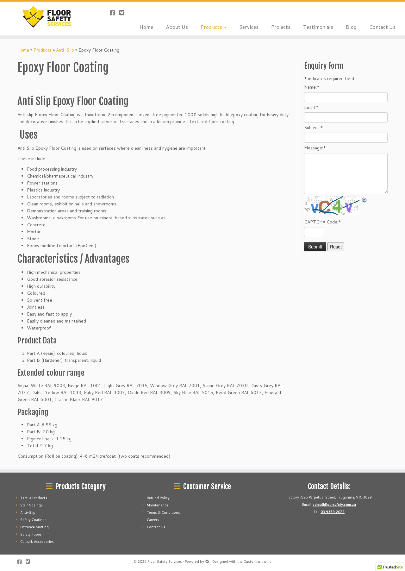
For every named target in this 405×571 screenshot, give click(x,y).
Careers (153, 519)
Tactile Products (33, 497)
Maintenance (157, 505)
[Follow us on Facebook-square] (114, 13)
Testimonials (318, 26)
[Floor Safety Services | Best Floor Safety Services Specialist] (46, 16)
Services (249, 26)
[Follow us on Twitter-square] (123, 13)
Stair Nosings (31, 505)
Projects (280, 26)
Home (146, 26)
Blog (351, 26)
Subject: (313, 127)
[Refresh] (364, 200)
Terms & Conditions (163, 512)
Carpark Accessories (37, 541)
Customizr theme (257, 561)
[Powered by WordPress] (207, 560)
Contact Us (382, 26)
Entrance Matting (34, 527)
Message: (315, 148)
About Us (177, 26)
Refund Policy (158, 497)
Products (212, 26)
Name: (312, 87)
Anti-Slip (65, 50)
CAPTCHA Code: (322, 222)
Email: (311, 107)
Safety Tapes (31, 534)
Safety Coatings (33, 519)
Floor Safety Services (164, 561)
